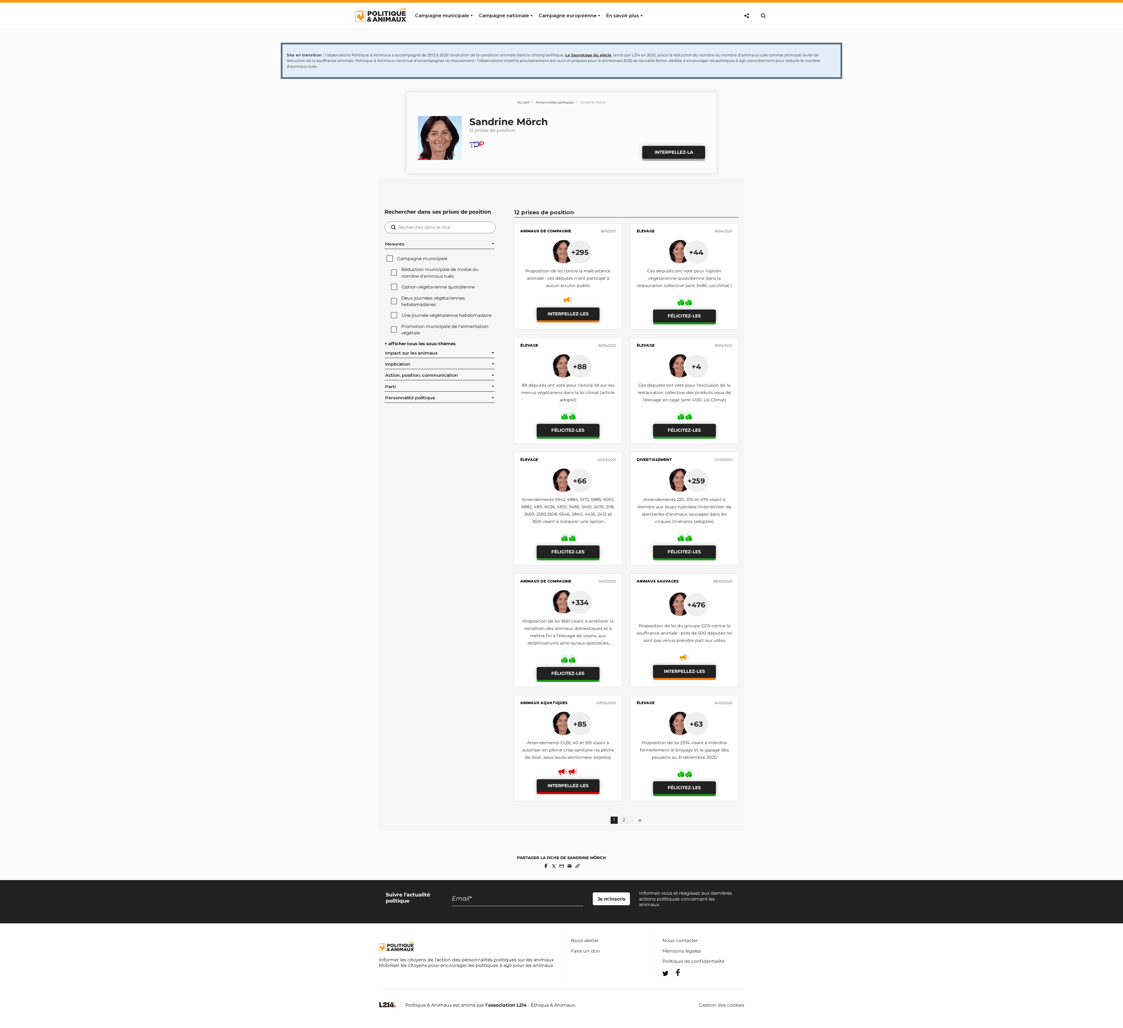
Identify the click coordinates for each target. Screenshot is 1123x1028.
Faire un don (585, 951)
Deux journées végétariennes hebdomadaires (433, 301)
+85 (580, 724)
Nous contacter (680, 940)
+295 (580, 252)
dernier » (640, 820)
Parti (390, 386)
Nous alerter (585, 940)
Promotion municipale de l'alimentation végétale (444, 330)
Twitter (674, 984)
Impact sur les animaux (411, 353)
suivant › (632, 820)
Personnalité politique (410, 397)
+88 (580, 366)
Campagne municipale (422, 258)
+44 (696, 252)
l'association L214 (506, 1005)
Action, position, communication (421, 375)
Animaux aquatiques (544, 703)
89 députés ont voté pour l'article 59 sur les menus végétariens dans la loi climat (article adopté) (568, 392)
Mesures (394, 244)
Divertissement (654, 459)
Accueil (523, 102)
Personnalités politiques (555, 102)
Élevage (645, 231)
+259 (696, 480)
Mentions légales (681, 951)
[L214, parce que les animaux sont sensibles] (387, 1005)
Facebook (674, 972)
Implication (397, 364)
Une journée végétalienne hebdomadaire (447, 315)
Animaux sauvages (658, 581)
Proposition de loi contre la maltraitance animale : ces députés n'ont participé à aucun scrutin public (568, 278)
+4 (696, 366)
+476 (696, 604)
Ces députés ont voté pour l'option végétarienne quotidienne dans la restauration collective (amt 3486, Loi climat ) (684, 278)
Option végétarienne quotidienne (438, 287)
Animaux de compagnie (545, 231)
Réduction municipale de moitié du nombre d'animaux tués (439, 273)
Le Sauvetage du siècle (588, 55)
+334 (580, 602)
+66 (580, 480)
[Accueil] (380, 27)
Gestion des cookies (721, 1005)
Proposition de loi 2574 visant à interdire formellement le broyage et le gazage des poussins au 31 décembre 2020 (684, 750)
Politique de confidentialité (693, 961)
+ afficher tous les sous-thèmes (420, 343)
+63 (696, 724)
